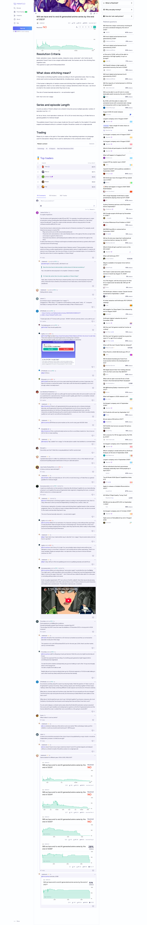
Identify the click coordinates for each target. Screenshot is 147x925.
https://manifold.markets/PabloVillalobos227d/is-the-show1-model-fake (75, 336)
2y (49, 212)
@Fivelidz (44, 637)
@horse (43, 726)
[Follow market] (91, 13)
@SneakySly (44, 441)
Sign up (22, 28)
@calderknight (45, 263)
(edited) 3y (60, 486)
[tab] (41, 196)
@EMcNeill (44, 327)
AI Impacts (52, 148)
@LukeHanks (45, 477)
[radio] (80, 27)
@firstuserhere (45, 422)
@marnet (43, 500)
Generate (91, 143)
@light (43, 373)
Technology (40, 148)
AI (46, 148)
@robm (43, 747)
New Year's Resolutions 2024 (65, 148)
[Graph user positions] (76, 27)
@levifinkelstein (45, 406)
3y (45, 298)
